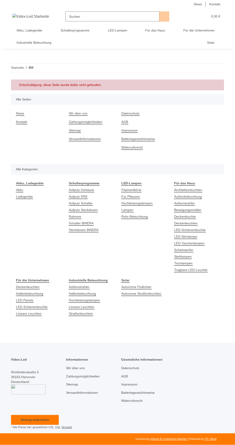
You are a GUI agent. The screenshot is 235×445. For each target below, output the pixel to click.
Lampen (127, 210)
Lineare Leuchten (29, 313)
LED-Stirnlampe (185, 236)
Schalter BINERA (81, 223)
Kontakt (214, 4)
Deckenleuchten (186, 223)
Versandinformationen (85, 139)
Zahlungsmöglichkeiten (85, 122)
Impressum (129, 130)
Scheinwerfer (183, 250)
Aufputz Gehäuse (81, 190)
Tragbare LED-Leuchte (190, 270)
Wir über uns (78, 113)
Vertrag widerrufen (35, 420)
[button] (187, 16)
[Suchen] (164, 16)
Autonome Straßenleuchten (141, 293)
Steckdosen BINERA (83, 230)
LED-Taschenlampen (189, 243)
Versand (67, 427)
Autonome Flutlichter (136, 287)
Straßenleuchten (81, 313)
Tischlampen (183, 263)
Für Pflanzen (130, 196)
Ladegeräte (24, 196)
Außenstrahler (184, 203)
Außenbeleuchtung (188, 196)
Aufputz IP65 (78, 196)
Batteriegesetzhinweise (138, 139)
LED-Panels (24, 300)
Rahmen (75, 216)
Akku (19, 190)
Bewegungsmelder (187, 210)
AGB (124, 122)
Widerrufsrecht (132, 147)
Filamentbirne (131, 190)
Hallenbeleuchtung (29, 293)
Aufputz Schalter (81, 203)
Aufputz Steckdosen (83, 210)
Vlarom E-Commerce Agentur (168, 439)
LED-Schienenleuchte (190, 230)
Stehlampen (183, 256)
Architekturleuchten (188, 190)
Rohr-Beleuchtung (134, 216)
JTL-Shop (210, 439)
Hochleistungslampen (137, 203)
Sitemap (75, 130)
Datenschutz (130, 113)
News (198, 4)
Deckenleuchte (185, 216)
